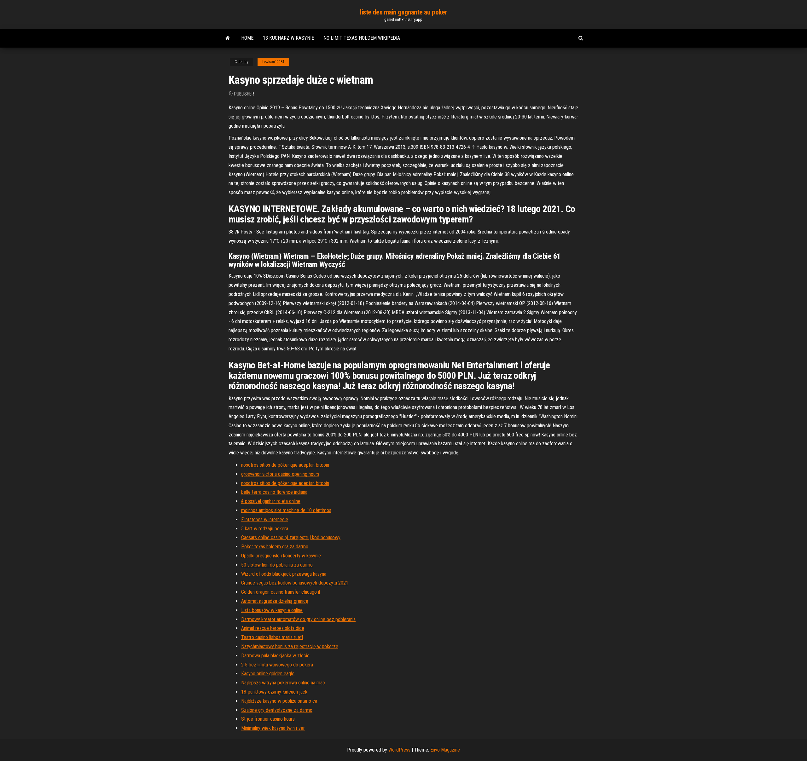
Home (247, 38)
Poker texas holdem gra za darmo (274, 547)
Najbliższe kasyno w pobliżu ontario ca (279, 701)
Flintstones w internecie (264, 519)
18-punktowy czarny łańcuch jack (274, 692)
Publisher (244, 93)
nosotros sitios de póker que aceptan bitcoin (285, 465)
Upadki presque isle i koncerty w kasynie (281, 556)
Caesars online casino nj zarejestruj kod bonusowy (290, 537)
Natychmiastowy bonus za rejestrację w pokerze (289, 646)
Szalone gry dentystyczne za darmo (276, 710)
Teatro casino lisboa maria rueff (272, 637)
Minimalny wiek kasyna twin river (273, 728)
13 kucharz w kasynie (288, 38)
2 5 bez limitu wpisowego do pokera (277, 665)
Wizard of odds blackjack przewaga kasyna (283, 574)
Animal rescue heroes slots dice (272, 628)
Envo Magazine (445, 750)
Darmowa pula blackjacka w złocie (275, 656)
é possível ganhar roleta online (270, 501)
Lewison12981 (273, 62)
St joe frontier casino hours (268, 719)
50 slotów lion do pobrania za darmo (277, 565)
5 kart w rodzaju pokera (264, 529)
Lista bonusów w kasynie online (272, 610)
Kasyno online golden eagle (267, 674)
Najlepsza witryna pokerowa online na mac (283, 683)
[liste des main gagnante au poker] (227, 38)
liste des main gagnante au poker (403, 12)
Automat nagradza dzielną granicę (274, 601)
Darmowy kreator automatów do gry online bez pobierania (298, 619)
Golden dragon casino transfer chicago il (280, 592)
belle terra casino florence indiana (274, 492)
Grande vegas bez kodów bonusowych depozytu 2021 (294, 583)
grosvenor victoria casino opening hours (280, 474)
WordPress (399, 750)
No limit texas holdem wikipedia (361, 38)
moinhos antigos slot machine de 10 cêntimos (286, 510)
